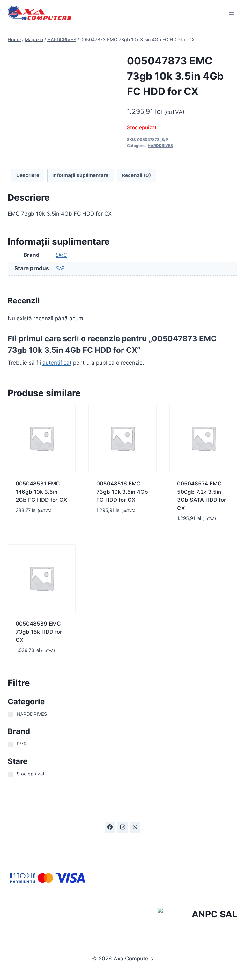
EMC (61, 255)
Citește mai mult (38, 529)
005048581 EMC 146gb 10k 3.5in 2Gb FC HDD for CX (41, 491)
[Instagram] (122, 827)
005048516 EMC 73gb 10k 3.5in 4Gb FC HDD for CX (122, 491)
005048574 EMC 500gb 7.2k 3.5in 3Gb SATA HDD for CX (201, 495)
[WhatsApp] (135, 827)
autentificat (56, 362)
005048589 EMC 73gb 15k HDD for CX (39, 631)
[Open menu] (231, 13)
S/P (60, 268)
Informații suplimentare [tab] (80, 175)
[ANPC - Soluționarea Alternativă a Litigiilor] (197, 915)
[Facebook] (110, 827)
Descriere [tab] (27, 175)
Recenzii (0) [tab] (136, 175)
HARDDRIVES (160, 145)
